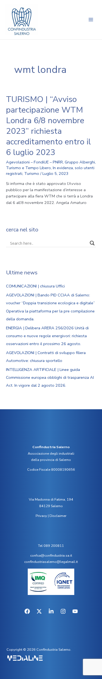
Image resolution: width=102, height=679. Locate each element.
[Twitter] (39, 611)
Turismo (31, 173)
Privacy (41, 515)
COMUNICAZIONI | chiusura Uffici (35, 286)
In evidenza (63, 167)
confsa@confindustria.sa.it (51, 555)
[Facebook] (27, 611)
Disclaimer (58, 515)
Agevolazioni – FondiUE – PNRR (34, 162)
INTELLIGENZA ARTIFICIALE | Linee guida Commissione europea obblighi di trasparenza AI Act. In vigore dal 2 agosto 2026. (50, 377)
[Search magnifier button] (92, 243)
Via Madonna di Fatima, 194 (51, 499)
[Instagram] (63, 611)
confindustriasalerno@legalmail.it (51, 561)
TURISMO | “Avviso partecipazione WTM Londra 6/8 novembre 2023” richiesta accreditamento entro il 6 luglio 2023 (48, 126)
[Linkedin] (51, 611)
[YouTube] (75, 611)
